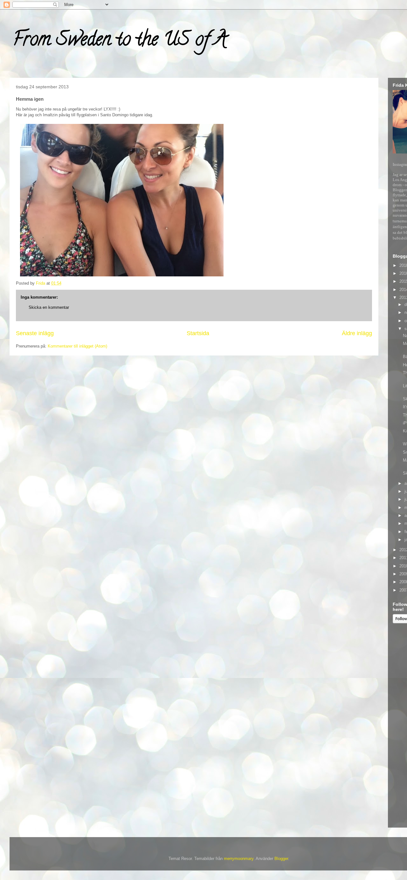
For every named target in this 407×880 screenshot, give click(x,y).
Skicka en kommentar (49, 307)
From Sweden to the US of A (120, 41)
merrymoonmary (238, 858)
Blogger (281, 858)
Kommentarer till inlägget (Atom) (77, 346)
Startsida (198, 333)
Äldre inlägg (357, 333)
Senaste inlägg (35, 333)
